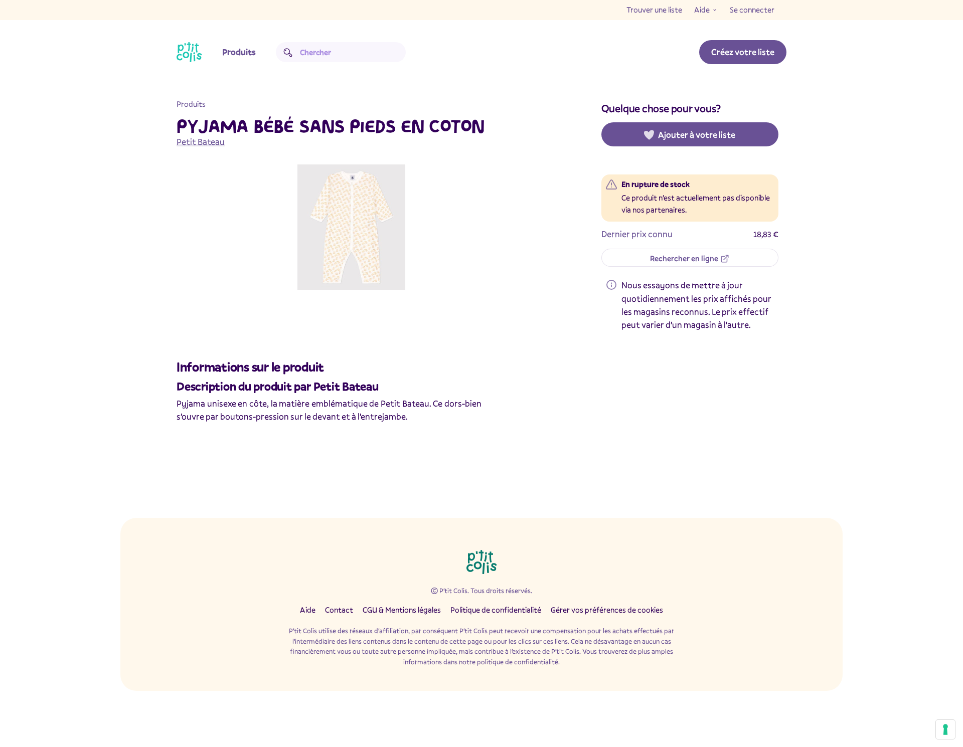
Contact (339, 610)
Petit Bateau (201, 141)
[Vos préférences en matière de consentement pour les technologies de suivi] (945, 729)
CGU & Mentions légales (402, 610)
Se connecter (752, 10)
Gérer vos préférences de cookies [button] (607, 610)
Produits (239, 52)
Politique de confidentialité (495, 610)
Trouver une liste (654, 10)
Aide (702, 10)
